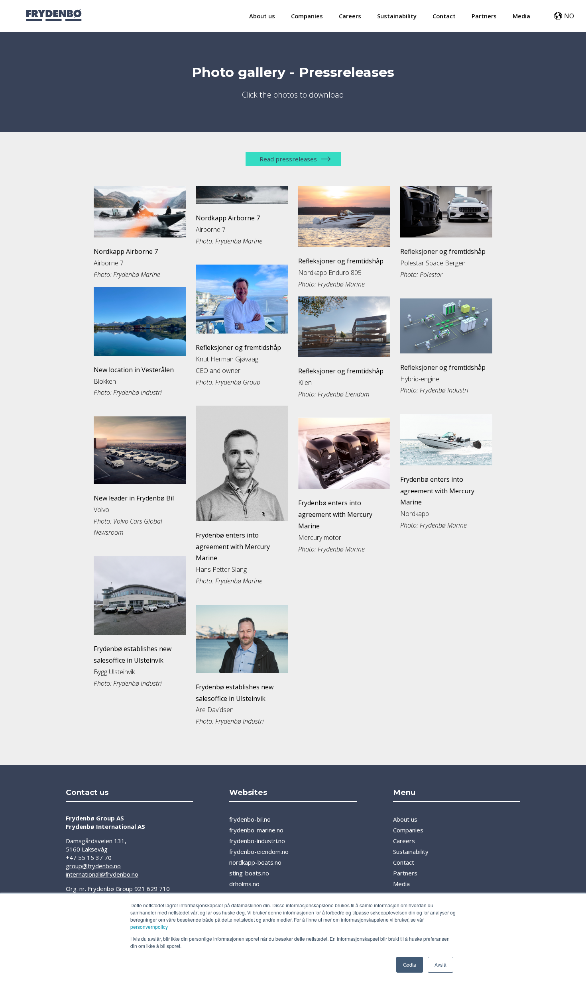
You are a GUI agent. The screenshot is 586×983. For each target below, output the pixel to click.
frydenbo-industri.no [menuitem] (257, 841)
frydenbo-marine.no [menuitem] (256, 830)
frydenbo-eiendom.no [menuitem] (259, 851)
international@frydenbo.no (102, 874)
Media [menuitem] (521, 16)
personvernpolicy (149, 926)
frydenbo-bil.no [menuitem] (250, 819)
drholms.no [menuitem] (244, 884)
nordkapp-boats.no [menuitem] (255, 862)
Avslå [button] (440, 964)
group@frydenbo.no (93, 866)
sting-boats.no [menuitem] (249, 873)
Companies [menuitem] (307, 16)
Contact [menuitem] (444, 16)
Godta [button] (409, 964)
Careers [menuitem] (350, 16)
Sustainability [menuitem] (397, 16)
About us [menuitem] (262, 16)
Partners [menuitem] (484, 16)
